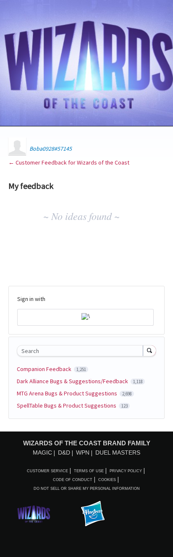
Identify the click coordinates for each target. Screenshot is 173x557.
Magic (42, 452)
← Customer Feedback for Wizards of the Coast (68, 162)
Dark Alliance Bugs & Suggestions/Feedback (73, 381)
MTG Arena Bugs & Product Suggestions (67, 393)
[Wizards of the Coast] (33, 514)
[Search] (149, 350)
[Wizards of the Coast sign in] (85, 317)
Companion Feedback (45, 369)
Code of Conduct (72, 480)
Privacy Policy (126, 471)
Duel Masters (117, 452)
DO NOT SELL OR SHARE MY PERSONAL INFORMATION (87, 488)
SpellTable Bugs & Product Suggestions (67, 405)
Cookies (107, 480)
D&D (64, 452)
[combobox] (82, 351)
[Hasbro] (92, 514)
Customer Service (47, 471)
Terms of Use (89, 471)
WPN (82, 452)
